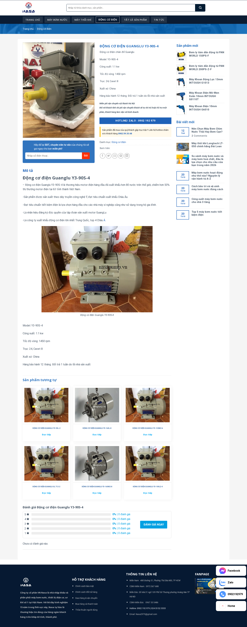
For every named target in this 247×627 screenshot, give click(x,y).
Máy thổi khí (82, 19)
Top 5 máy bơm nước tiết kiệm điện (207, 213)
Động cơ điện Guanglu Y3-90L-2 (46, 428)
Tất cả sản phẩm (135, 19)
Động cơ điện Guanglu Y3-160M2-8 (97, 487)
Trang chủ (32, 19)
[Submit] (200, 8)
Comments (199, 135)
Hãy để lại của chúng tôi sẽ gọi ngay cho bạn (61, 146)
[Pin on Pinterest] (121, 156)
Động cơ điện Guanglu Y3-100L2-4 (148, 487)
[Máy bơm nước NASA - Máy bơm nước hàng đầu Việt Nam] (42, 7)
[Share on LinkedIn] (127, 156)
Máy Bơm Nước (57, 19)
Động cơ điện (107, 19)
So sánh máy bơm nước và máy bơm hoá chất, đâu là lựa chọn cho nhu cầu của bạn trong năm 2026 (207, 161)
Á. (104, 220)
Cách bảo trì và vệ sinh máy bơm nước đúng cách (207, 188)
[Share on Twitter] (108, 156)
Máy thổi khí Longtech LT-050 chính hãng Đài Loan (207, 145)
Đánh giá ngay (153, 524)
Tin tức (159, 19)
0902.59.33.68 (125, 133)
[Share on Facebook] (102, 156)
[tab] (28, 170)
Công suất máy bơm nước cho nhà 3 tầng (207, 201)
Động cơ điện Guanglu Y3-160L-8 (97, 428)
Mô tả (28, 170)
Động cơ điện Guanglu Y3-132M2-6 (147, 428)
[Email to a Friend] (114, 156)
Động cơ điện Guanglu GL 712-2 (46, 487)
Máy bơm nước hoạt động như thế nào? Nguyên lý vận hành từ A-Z (207, 175)
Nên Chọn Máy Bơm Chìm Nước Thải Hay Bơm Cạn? (207, 130)
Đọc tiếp (46, 434)
